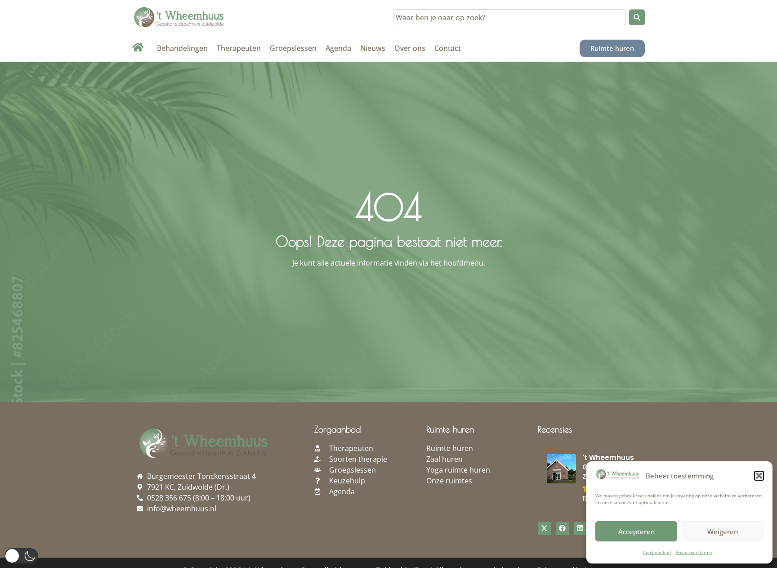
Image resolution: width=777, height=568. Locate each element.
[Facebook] (562, 528)
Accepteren (636, 531)
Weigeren (722, 531)
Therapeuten (239, 48)
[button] (759, 475)
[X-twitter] (544, 528)
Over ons (409, 48)
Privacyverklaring (693, 552)
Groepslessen (293, 48)
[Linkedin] (580, 528)
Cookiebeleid (657, 552)
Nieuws (372, 48)
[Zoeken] (637, 17)
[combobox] (509, 17)
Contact (447, 48)
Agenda (338, 48)
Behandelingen (182, 48)
